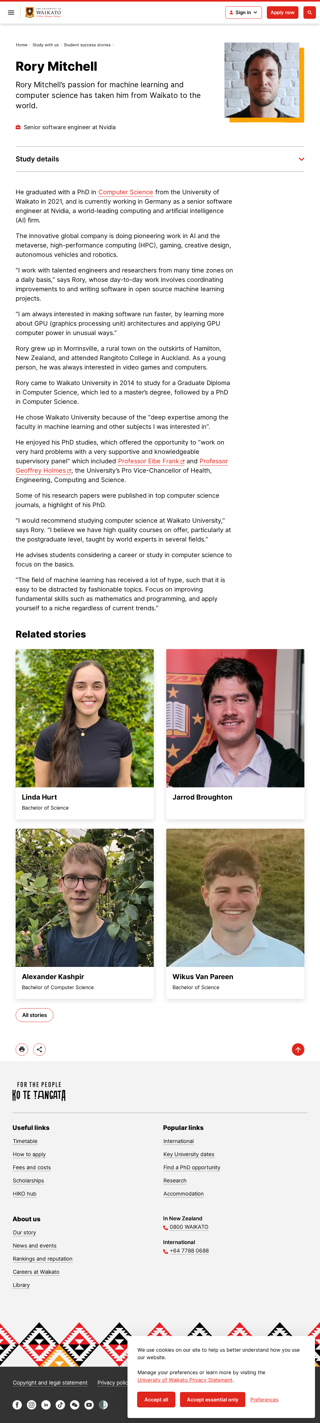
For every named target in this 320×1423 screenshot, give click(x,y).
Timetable (25, 1141)
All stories (34, 1015)
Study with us (45, 45)
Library (21, 1285)
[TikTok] (60, 1408)
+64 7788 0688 (189, 1251)
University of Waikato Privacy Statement (185, 1380)
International (178, 1141)
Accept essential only (212, 1399)
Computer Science (125, 192)
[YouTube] (89, 1408)
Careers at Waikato (36, 1272)
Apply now (283, 12)
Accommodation (183, 1194)
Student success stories (87, 45)
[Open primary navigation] (11, 12)
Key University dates (188, 1154)
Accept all (156, 1399)
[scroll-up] (298, 1049)
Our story (24, 1232)
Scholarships (28, 1180)
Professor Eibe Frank (148, 461)
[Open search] (309, 12)
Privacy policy (114, 1383)
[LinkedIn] (46, 1408)
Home (22, 45)
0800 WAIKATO (189, 1227)
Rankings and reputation (42, 1259)
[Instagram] (31, 1408)
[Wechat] (74, 1408)
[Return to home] (43, 12)
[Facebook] (17, 1408)
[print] (22, 1049)
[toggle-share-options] (39, 1049)
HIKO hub (25, 1194)
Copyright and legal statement (50, 1383)
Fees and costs (32, 1167)
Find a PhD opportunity (191, 1167)
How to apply (29, 1154)
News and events (35, 1246)
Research (175, 1180)
